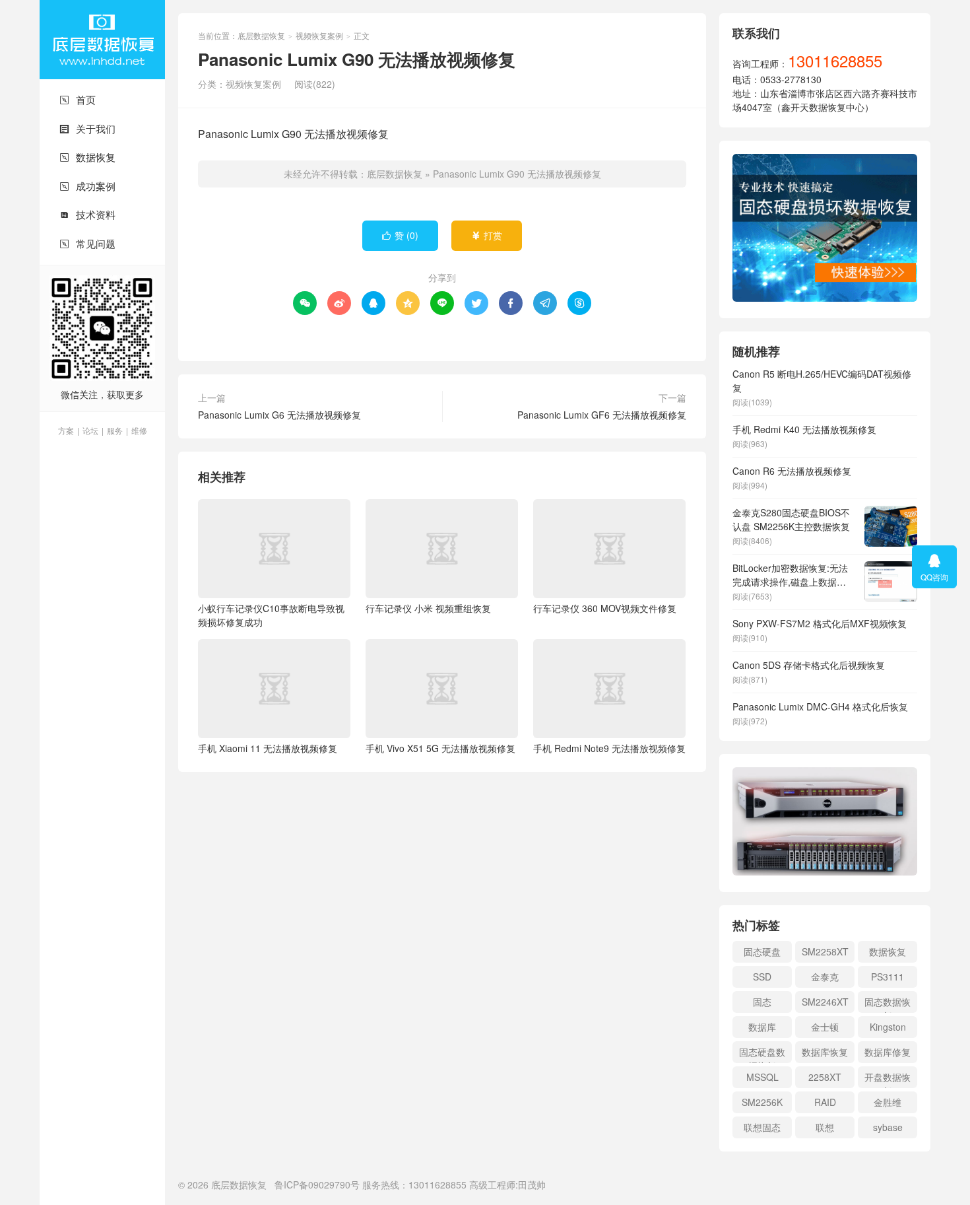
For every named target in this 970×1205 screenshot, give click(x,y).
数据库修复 (887, 1051)
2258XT (824, 1077)
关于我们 (87, 128)
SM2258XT (825, 951)
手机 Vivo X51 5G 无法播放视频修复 (440, 748)
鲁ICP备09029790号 (317, 1184)
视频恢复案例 (319, 35)
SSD (762, 976)
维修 (139, 430)
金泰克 (825, 976)
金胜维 (887, 1102)
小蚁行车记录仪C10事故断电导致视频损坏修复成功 (271, 615)
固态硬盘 (762, 951)
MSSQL (762, 1077)
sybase (888, 1127)
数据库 (762, 1026)
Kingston (888, 1026)
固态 (762, 1001)
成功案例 (87, 186)
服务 (115, 430)
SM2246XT (825, 1001)
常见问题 (87, 243)
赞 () (400, 235)
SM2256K (762, 1102)
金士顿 (825, 1026)
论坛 (90, 430)
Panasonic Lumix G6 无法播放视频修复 (279, 414)
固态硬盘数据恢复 (762, 1054)
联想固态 (762, 1127)
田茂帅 (532, 1184)
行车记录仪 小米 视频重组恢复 (428, 608)
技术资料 (87, 214)
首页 (77, 99)
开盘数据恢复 (887, 1079)
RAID (825, 1102)
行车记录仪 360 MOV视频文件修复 (604, 608)
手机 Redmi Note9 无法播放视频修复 (609, 748)
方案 (66, 430)
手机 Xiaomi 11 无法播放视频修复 (267, 748)
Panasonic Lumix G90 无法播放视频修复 (517, 173)
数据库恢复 (825, 1051)
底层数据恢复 (102, 39)
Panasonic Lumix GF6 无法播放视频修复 (601, 414)
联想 (825, 1127)
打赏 (486, 235)
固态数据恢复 (887, 1004)
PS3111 (887, 976)
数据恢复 (87, 157)
